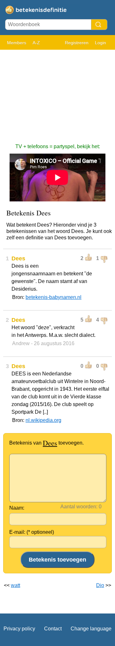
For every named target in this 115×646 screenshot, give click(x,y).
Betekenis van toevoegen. (46, 443)
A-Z (36, 42)
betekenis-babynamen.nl (53, 297)
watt (15, 585)
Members (16, 42)
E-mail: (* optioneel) (31, 532)
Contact (53, 628)
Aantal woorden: (78, 506)
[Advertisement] (57, 93)
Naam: (16, 508)
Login (100, 42)
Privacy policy (19, 628)
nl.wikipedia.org (43, 420)
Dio (100, 585)
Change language (91, 628)
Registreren (76, 42)
